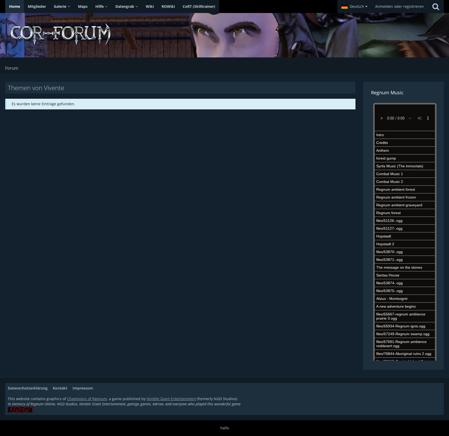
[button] (354, 6)
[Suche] (436, 6)
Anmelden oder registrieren (399, 6)
